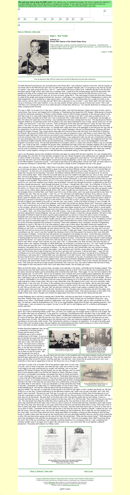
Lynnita (51, 483)
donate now (67, 6)
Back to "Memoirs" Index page (29, 32)
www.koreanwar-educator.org (70, 485)
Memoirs (81, 478)
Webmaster (51, 482)
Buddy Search (89, 478)
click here (92, 6)
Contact (39, 478)
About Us (53, 478)
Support (71, 478)
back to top (88, 471)
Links (76, 478)
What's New (45, 478)
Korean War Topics (62, 478)
